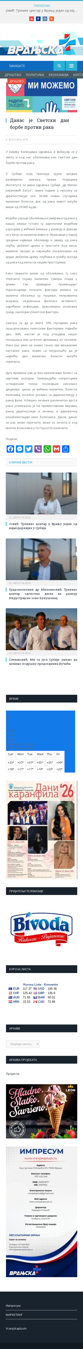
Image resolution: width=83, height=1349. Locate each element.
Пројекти (12, 1074)
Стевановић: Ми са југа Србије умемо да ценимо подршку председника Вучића (43, 661)
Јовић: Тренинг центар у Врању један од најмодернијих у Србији (43, 10)
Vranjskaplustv (16, 1328)
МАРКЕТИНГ (14, 1315)
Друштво (13, 75)
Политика (35, 75)
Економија (58, 75)
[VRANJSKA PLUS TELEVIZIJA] (41, 43)
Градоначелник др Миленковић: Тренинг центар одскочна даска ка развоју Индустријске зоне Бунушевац (43, 593)
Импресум (13, 1305)
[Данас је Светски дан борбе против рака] (41, 96)
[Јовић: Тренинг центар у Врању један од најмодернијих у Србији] (41, 496)
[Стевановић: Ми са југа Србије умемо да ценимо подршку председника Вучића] (41, 631)
